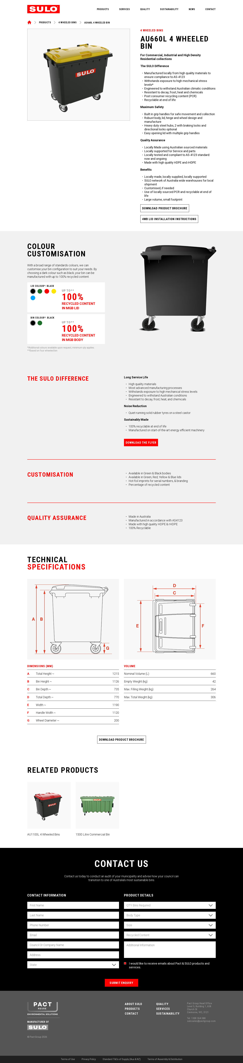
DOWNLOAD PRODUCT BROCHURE (164, 208)
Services (124, 9)
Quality (145, 9)
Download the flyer (141, 442)
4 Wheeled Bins (68, 22)
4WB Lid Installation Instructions (169, 219)
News (192, 9)
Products (103, 9)
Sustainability (169, 9)
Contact (210, 9)
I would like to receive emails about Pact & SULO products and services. (169, 965)
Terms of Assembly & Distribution (164, 1059)
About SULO (133, 1004)
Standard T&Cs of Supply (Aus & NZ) (122, 1059)
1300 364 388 (198, 1018)
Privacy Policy (89, 1059)
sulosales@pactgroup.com (201, 1021)
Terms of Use (68, 1059)
